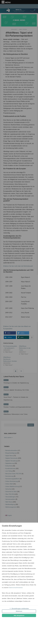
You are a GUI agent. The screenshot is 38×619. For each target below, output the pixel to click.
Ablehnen (19, 611)
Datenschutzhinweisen (16, 587)
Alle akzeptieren (19, 615)
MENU (8, 2)
